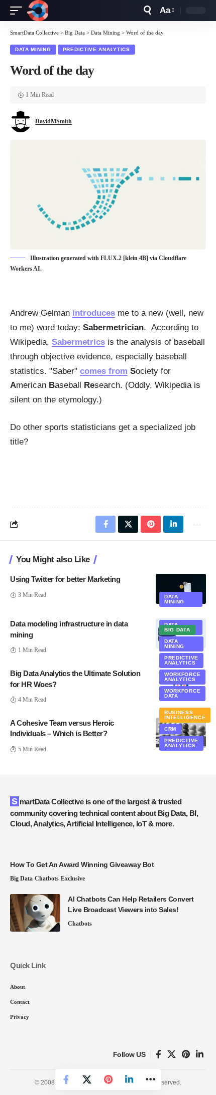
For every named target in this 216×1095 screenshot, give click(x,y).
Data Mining (33, 49)
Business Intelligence (184, 715)
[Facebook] (158, 1054)
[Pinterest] (185, 1054)
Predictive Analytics (96, 49)
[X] (171, 1054)
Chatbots (47, 878)
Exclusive (73, 878)
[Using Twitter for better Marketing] (181, 589)
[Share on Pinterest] (108, 1079)
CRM (170, 729)
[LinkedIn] (199, 1054)
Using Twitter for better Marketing (65, 579)
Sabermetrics (78, 342)
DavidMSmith (53, 121)
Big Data (177, 629)
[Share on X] (86, 1079)
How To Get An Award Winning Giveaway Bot (82, 864)
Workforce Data (182, 693)
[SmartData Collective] (37, 10)
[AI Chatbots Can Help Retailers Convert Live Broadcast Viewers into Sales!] (35, 913)
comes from (104, 371)
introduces (93, 313)
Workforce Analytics (182, 677)
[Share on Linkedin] (129, 1079)
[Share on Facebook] (65, 1079)
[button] (18, 10)
